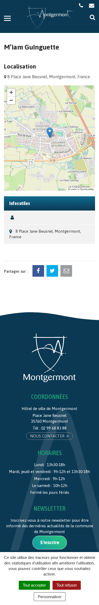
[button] (49, 132)
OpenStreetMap (87, 189)
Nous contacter (47, 436)
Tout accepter (34, 585)
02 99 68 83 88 (54, 428)
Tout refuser (66, 585)
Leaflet (73, 189)
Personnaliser (50, 596)
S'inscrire (49, 542)
